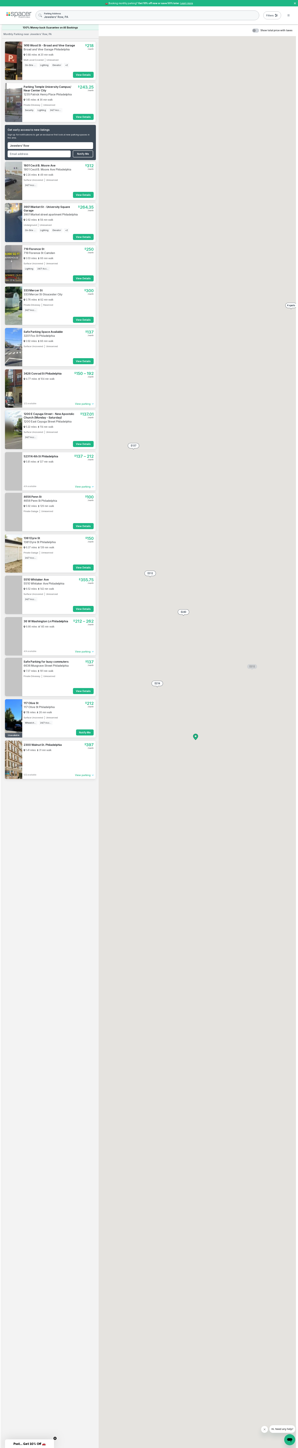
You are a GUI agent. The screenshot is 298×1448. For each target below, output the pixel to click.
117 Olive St (31, 703)
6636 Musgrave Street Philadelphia (46, 665)
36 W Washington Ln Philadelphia (46, 621)
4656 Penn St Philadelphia (40, 500)
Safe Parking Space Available (43, 331)
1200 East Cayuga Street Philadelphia (48, 421)
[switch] (255, 30)
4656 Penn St (33, 496)
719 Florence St (34, 249)
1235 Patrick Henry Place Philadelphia (48, 94)
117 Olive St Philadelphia (39, 707)
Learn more (186, 3)
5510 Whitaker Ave (36, 579)
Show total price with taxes (276, 30)
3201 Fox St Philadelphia (39, 335)
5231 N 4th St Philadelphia (41, 456)
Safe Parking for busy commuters (46, 661)
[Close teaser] (55, 1438)
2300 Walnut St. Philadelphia (43, 745)
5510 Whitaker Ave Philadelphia (44, 583)
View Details (83, 74)
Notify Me (83, 153)
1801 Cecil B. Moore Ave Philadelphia (47, 169)
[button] (157, 684)
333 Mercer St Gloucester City (43, 294)
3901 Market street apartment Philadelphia (51, 214)
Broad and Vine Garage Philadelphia (47, 49)
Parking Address (52, 13)
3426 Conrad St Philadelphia (43, 373)
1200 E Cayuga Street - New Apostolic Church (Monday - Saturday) (49, 415)
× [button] (295, 3)
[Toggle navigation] (288, 15)
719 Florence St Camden (39, 253)
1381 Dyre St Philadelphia (40, 542)
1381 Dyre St (32, 538)
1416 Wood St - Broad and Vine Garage (49, 45)
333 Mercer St (33, 290)
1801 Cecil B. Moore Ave (40, 165)
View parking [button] (83, 403)
